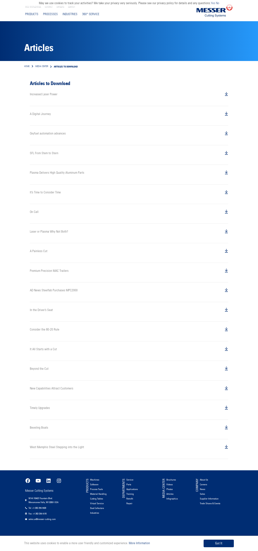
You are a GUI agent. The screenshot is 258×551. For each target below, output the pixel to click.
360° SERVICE (90, 14)
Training (130, 493)
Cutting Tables (96, 498)
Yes (213, 3)
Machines (94, 479)
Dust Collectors (97, 508)
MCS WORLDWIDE (33, 7)
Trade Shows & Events (210, 503)
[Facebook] (27, 480)
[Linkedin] (48, 480)
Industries (94, 512)
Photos (169, 489)
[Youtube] (38, 480)
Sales (202, 493)
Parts (128, 484)
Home (26, 66)
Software (94, 484)
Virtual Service (97, 503)
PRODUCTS (31, 14)
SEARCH (71, 7)
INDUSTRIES (70, 14)
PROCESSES (50, 14)
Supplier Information (209, 498)
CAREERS (60, 7)
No (217, 3)
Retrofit (129, 498)
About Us (204, 479)
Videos (169, 484)
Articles (169, 493)
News (202, 489)
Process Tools (96, 489)
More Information (139, 543)
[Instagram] (59, 480)
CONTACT (49, 7)
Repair (129, 503)
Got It (218, 543)
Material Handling (98, 493)
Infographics (172, 498)
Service (129, 479)
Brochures (171, 479)
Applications (132, 489)
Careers (203, 484)
